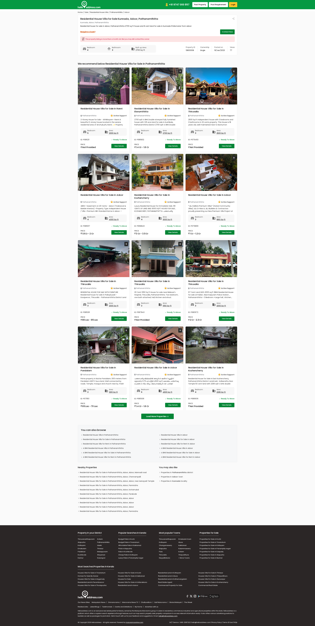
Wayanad (101, 555)
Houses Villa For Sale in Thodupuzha (92, 585)
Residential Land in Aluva (168, 576)
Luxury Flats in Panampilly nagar (130, 558)
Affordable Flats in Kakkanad (129, 545)
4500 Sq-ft (167, 392)
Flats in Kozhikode (125, 551)
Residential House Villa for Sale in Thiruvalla (206, 110)
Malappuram (102, 551)
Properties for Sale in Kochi (210, 539)
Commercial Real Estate (208, 585)
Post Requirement (218, 4)
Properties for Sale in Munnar (211, 558)
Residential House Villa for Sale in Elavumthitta (152, 110)
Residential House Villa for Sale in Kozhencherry (152, 196)
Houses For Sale (124, 579)
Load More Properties (156, 416)
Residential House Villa (99, 12)
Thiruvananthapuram (86, 539)
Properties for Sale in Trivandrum (213, 542)
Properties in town (172, 477)
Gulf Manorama (160, 602)
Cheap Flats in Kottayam (128, 555)
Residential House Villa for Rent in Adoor (178, 444)
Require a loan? (87, 31)
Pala (161, 551)
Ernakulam (82, 548)
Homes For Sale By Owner (88, 576)
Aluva (180, 542)
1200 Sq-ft (113, 392)
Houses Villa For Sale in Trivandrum (91, 573)
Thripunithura (183, 555)
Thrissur (100, 548)
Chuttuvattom (146, 602)
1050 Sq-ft (167, 306)
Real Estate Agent (165, 582)
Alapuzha (81, 542)
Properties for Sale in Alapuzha (212, 555)
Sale (86, 12)
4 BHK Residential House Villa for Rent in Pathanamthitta (107, 457)
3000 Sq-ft (167, 219)
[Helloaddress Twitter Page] (191, 596)
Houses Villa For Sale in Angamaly (91, 579)
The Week (188, 602)
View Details (119, 146)
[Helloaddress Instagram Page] (194, 596)
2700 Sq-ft (167, 133)
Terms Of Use (227, 622)
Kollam (100, 539)
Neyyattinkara (164, 558)
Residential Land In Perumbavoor (91, 582)
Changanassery (165, 545)
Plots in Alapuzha (125, 548)
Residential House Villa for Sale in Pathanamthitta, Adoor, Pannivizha (109, 485)
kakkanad (182, 545)
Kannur (80, 558)
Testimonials (107, 607)
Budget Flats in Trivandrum (128, 542)
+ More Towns (184, 558)
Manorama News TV (130, 602)
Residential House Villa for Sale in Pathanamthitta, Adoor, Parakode (108, 494)
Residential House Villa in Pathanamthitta (100, 435)
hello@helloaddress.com (167, 616)
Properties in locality (174, 481)
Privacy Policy (217, 622)
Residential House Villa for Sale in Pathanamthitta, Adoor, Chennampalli (110, 477)
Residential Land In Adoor (128, 585)
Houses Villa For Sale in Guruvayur (211, 579)
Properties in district (177, 472)
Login (233, 4)
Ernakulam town (184, 539)
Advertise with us (151, 607)
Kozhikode (82, 555)
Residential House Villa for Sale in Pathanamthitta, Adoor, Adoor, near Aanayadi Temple (117, 481)
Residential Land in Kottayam (169, 573)
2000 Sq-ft (113, 133)
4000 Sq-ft (114, 219)
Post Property (200, 4)
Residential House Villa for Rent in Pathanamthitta (104, 444)
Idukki (99, 545)
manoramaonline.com (134, 622)
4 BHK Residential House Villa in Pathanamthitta (103, 448)
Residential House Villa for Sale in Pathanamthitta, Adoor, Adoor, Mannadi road (113, 472)
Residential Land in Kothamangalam (172, 579)
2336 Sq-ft (221, 392)
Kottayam (82, 545)
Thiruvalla (163, 555)
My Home (139, 607)
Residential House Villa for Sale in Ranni (101, 108)
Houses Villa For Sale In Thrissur (210, 573)
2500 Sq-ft (221, 133)
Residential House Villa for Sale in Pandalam (98, 369)
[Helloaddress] (89, 4)
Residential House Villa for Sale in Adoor (102, 194)
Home (80, 12)
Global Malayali (175, 602)
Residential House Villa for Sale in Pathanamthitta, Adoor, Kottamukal (109, 489)
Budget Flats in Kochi (126, 539)
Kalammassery (184, 548)
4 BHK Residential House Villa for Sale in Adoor (180, 452)
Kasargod (101, 558)
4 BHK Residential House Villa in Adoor (177, 448)
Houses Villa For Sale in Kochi (129, 573)
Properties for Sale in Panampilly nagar (215, 548)
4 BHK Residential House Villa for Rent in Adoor (180, 457)
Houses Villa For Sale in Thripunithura (212, 576)
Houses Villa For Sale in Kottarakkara (132, 582)
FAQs (235, 622)
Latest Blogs (95, 607)
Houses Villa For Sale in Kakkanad (131, 576)
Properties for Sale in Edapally (211, 551)
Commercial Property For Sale (170, 585)
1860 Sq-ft (221, 219)
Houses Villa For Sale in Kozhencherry (213, 582)
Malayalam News (99, 602)
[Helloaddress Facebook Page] (187, 596)
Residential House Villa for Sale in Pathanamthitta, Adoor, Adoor (107, 498)
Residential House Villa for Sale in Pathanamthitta (104, 439)
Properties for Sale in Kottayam (212, 545)
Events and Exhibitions (124, 607)
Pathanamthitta (116, 12)
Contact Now (227, 32)
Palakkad (81, 551)
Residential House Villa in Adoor (174, 435)
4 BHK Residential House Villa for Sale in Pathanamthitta (107, 452)
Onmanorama (114, 602)
